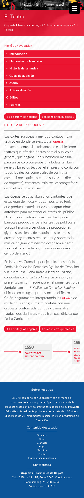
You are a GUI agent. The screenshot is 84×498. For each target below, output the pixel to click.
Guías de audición (21, 75)
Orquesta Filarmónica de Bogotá (23, 25)
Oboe (42, 439)
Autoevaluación (20, 90)
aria (68, 298)
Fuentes (15, 104)
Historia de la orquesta (59, 25)
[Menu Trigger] (74, 8)
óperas (58, 141)
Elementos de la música (25, 61)
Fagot (42, 446)
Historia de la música (23, 68)
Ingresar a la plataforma (42, 458)
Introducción (18, 54)
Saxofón (42, 450)
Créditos (12, 97)
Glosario (12, 83)
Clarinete (42, 443)
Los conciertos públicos (57, 116)
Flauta (42, 454)
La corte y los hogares (23, 116)
